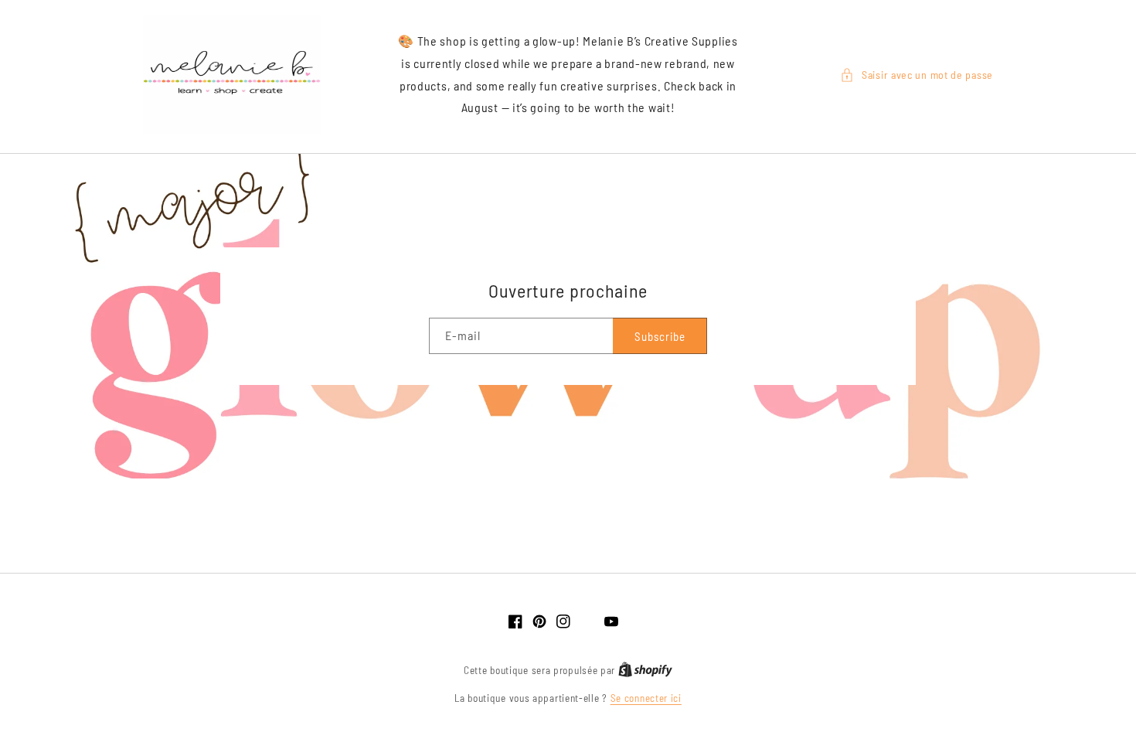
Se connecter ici (646, 698)
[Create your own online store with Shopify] (645, 670)
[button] (916, 74)
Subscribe (659, 336)
